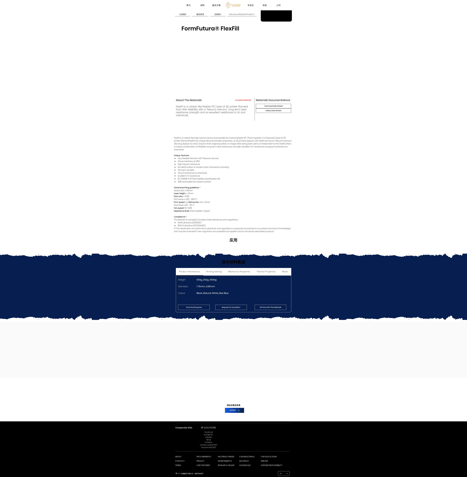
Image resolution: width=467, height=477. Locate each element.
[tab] (189, 272)
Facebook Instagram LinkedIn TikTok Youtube (208, 437)
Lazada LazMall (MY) (208, 445)
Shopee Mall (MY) (208, 447)
